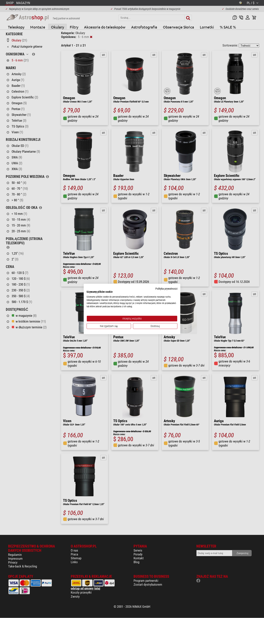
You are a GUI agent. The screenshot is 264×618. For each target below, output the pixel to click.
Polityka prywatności (166, 288)
